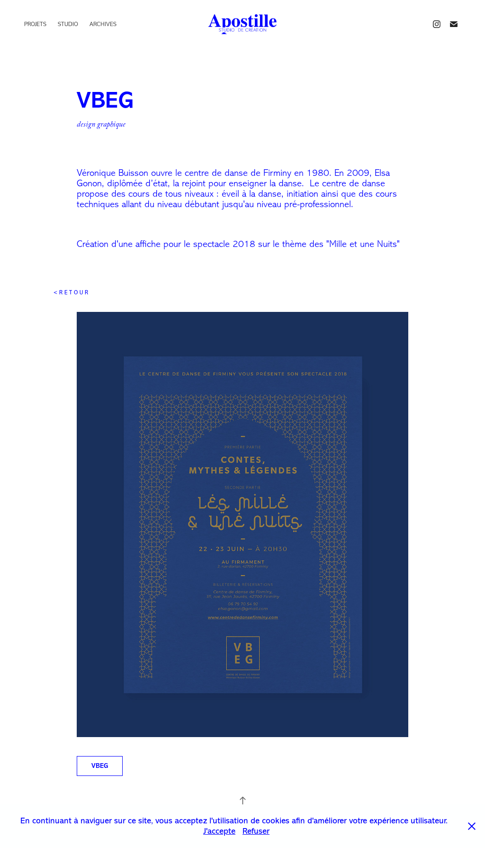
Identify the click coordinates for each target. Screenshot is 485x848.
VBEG (99, 766)
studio (68, 24)
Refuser (255, 831)
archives (103, 24)
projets (35, 24)
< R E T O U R (71, 292)
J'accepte (219, 831)
